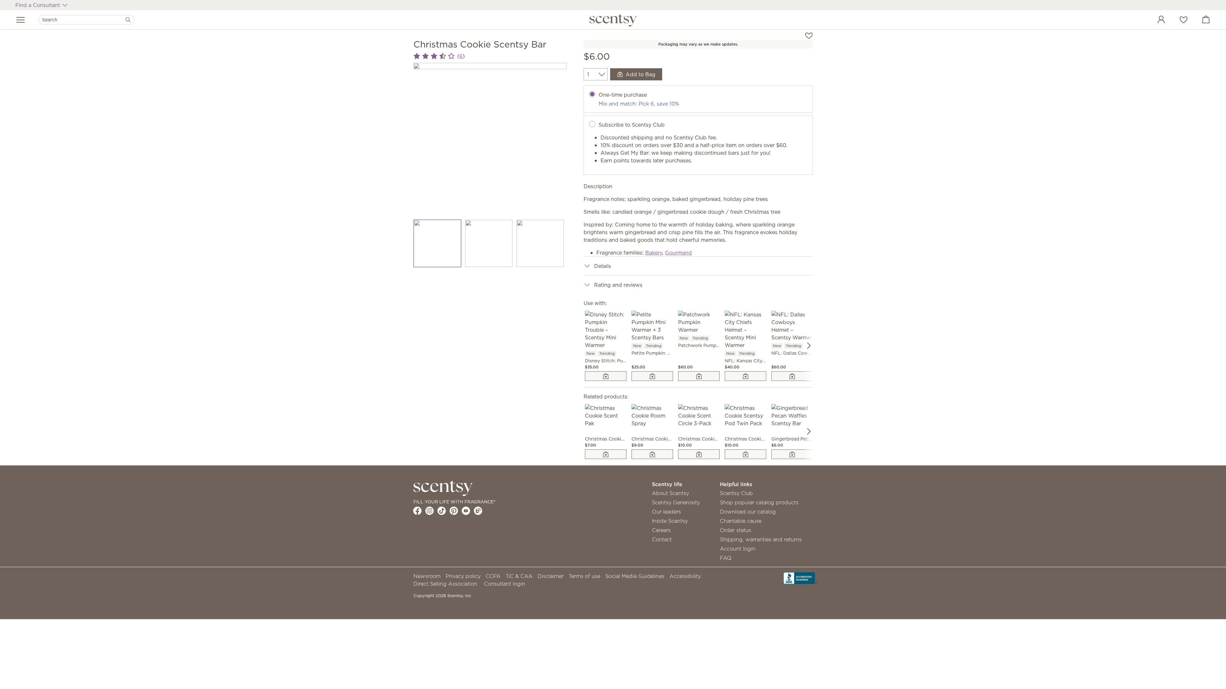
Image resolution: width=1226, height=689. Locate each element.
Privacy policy (463, 576)
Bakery (653, 252)
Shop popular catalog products (759, 502)
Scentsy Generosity (676, 502)
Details (602, 266)
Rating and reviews (618, 284)
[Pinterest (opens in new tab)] (454, 511)
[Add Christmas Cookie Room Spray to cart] (652, 454)
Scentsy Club (736, 493)
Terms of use (584, 576)
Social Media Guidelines (634, 576)
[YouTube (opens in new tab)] (466, 511)
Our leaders (666, 511)
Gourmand (678, 252)
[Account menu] (1155, 20)
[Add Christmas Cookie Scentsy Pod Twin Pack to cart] (745, 454)
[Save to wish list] (809, 35)
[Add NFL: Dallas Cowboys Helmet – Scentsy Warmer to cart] (792, 376)
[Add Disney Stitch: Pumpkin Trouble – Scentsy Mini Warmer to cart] (605, 376)
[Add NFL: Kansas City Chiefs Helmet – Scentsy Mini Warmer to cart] (745, 376)
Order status (735, 530)
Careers (661, 530)
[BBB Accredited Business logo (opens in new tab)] (800, 577)
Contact (662, 539)
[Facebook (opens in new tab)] (417, 511)
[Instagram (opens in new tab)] (429, 511)
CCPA (493, 576)
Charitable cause (740, 520)
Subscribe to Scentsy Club (632, 124)
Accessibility (685, 576)
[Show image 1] (437, 243)
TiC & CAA (519, 576)
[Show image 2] (489, 243)
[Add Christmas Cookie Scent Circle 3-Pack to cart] (699, 454)
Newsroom (427, 576)
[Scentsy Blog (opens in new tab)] (478, 511)
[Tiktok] (441, 511)
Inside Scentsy (670, 520)
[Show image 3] (540, 243)
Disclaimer (551, 576)
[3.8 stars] (434, 56)
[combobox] (86, 20)
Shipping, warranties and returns (761, 539)
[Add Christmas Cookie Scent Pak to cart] (605, 454)
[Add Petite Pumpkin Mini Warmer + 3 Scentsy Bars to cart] (652, 376)
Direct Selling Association (445, 583)
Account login (737, 548)
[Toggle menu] (20, 20)
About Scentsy (670, 493)
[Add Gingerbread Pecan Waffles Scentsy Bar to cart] (792, 454)
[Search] (128, 20)
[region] (490, 139)
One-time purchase (623, 94)
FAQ (725, 557)
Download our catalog (748, 511)
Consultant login (504, 583)
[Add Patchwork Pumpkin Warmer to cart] (699, 376)
